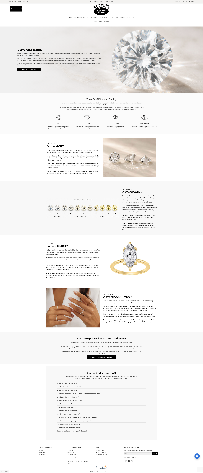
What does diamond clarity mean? (68, 404)
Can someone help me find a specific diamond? (72, 431)
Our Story (70, 450)
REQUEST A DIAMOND (29, 69)
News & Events (72, 454)
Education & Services (118, 17)
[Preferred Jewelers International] (101, 468)
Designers (86, 17)
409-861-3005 (12, 1)
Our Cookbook (72, 459)
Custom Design (72, 457)
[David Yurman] (16, 8)
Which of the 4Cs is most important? (69, 387)
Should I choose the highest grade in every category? (74, 421)
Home (95, 21)
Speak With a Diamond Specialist (101, 357)
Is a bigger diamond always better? (68, 414)
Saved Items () (5, 471)
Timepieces (94, 17)
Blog (68, 463)
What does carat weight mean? (67, 411)
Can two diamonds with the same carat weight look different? (77, 417)
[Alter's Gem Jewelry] (101, 9)
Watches (42, 454)
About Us (129, 17)
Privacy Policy (100, 450)
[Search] (133, 17)
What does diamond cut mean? (67, 390)
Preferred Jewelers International (77, 461)
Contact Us (70, 452)
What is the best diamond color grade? (69, 400)
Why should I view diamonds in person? (69, 427)
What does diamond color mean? (68, 397)
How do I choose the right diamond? (68, 424)
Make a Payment (23, 1)
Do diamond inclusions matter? (67, 407)
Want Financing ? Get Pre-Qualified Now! (101, 1)
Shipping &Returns (101, 454)
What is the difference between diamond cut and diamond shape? (78, 394)
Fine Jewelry (78, 17)
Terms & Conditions (102, 452)
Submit (155, 453)
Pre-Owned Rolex (104, 17)
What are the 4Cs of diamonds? (67, 383)
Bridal (71, 17)
